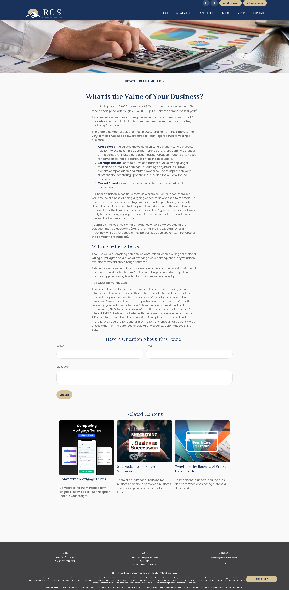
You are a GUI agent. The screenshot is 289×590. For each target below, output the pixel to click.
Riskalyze (261, 579)
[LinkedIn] (206, 3)
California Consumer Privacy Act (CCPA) (133, 587)
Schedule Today (255, 3)
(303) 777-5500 (69, 557)
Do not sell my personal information (228, 587)
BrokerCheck (171, 573)
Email (149, 346)
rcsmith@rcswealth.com (224, 557)
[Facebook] (214, 3)
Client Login (232, 3)
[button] (164, 13)
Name (60, 346)
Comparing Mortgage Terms (82, 479)
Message (62, 366)
